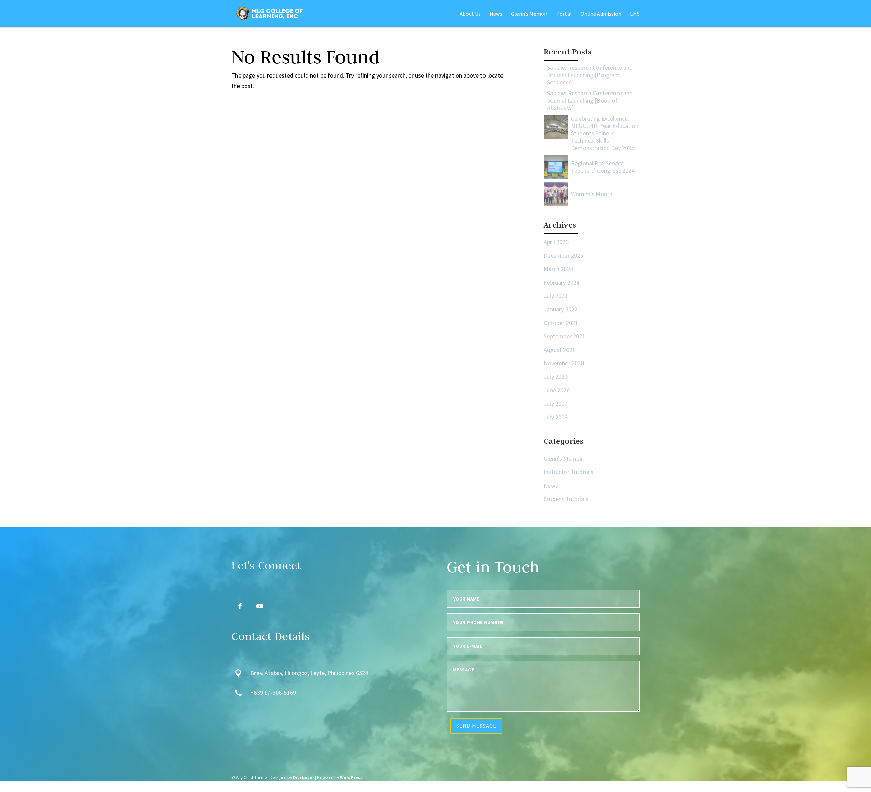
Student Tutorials (566, 499)
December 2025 (563, 255)
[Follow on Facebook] (239, 606)
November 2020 (564, 363)
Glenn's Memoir (563, 458)
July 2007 (556, 403)
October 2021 (561, 323)
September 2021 (564, 336)
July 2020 (556, 377)
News (551, 485)
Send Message (476, 725)
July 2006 (556, 417)
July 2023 (556, 296)
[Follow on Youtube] (259, 606)
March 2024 (558, 269)
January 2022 (560, 309)
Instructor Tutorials (568, 472)
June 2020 (557, 390)
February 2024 (561, 282)
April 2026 (556, 242)
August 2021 (559, 350)
